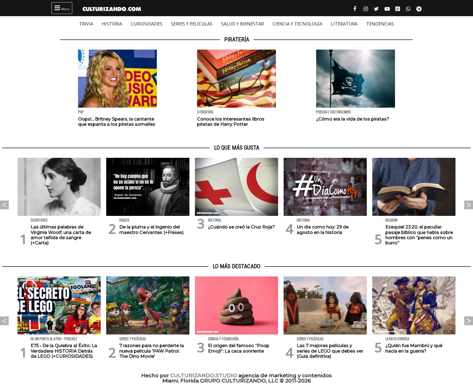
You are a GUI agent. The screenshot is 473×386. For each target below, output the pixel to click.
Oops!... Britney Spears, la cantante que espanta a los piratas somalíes (116, 121)
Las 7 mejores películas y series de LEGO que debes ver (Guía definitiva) (330, 351)
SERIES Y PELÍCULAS (191, 24)
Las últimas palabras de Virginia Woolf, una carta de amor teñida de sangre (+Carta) (61, 234)
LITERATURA (344, 24)
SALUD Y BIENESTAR (242, 24)
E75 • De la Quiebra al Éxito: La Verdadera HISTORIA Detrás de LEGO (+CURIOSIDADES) (64, 351)
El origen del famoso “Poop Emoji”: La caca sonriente (238, 348)
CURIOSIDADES (146, 24)
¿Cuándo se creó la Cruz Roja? (241, 227)
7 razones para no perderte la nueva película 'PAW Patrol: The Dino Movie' (151, 351)
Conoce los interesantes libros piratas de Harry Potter (230, 121)
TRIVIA (86, 24)
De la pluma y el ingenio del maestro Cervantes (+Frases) (151, 229)
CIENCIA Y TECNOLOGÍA (297, 24)
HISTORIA (112, 24)
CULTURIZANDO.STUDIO (203, 375)
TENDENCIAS (380, 24)
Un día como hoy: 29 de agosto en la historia (323, 229)
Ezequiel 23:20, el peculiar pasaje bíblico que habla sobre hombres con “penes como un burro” (419, 234)
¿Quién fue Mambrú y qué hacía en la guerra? (413, 348)
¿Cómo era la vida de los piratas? (352, 119)
